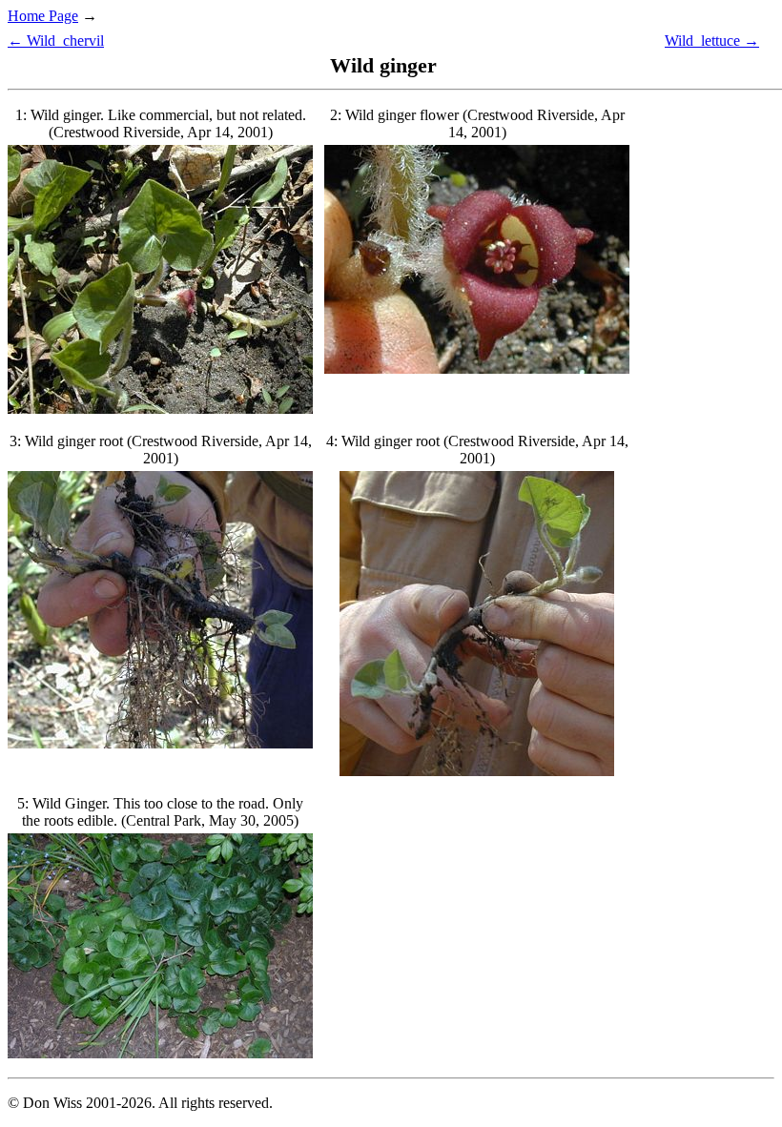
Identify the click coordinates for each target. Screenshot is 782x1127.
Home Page (43, 16)
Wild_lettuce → (712, 40)
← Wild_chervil (56, 40)
